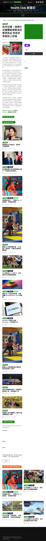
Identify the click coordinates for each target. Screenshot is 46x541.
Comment (4, 430)
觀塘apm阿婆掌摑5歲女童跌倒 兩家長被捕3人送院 (12, 368)
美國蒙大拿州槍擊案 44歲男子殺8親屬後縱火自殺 (12, 414)
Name (4, 441)
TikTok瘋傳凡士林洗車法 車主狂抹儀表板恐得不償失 (33, 520)
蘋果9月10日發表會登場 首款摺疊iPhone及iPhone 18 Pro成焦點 (12, 295)
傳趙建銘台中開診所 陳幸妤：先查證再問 (12, 145)
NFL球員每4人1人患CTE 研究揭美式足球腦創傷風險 (11, 274)
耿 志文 (5, 299)
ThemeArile (19, 538)
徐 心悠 (5, 148)
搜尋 (27, 45)
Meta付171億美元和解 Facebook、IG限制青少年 (10, 321)
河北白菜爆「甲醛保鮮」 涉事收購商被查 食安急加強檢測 (11, 516)
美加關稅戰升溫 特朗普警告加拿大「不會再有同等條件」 (12, 170)
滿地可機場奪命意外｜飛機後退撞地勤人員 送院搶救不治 (12, 390)
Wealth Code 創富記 (23, 7)
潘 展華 (5, 324)
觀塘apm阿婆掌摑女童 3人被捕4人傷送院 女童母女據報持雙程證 (11, 249)
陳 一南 (5, 39)
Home (4, 20)
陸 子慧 (5, 204)
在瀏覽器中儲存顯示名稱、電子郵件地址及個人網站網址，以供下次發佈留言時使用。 (12, 455)
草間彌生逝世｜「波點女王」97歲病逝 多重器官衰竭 (12, 201)
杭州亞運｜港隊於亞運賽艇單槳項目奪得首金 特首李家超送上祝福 (20, 20)
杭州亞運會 (6, 116)
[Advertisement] (34, 31)
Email (4, 447)
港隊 (12, 116)
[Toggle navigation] (23, 15)
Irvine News (12, 538)
